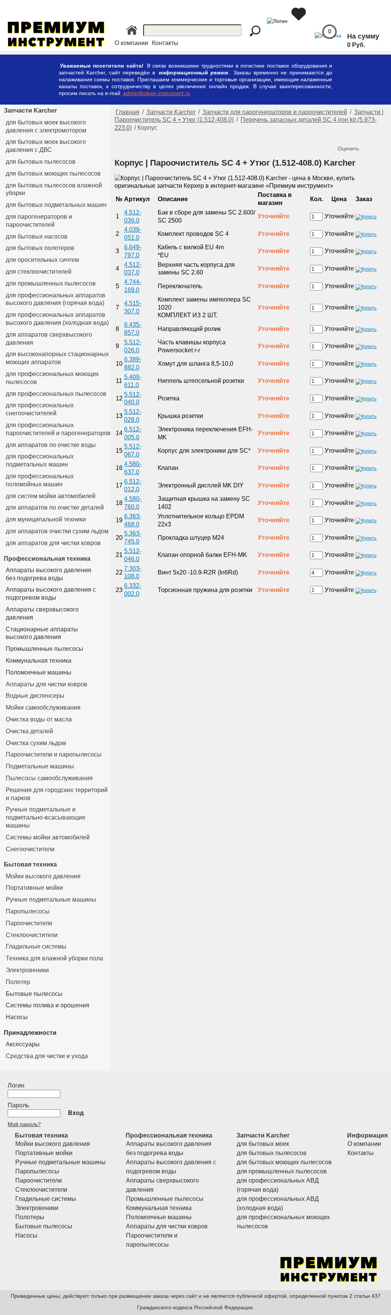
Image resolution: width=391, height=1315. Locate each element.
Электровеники (27, 970)
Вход (76, 1113)
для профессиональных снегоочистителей (40, 409)
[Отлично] (375, 136)
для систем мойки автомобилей (50, 496)
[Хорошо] (367, 136)
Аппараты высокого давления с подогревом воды (51, 593)
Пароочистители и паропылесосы (54, 754)
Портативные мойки (34, 887)
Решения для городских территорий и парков (57, 794)
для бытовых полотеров (40, 248)
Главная (127, 112)
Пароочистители (29, 923)
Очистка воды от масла (39, 719)
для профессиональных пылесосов (56, 393)
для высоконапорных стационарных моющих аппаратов (57, 358)
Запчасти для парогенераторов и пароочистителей (274, 112)
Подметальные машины (40, 766)
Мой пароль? (24, 1124)
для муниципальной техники (46, 519)
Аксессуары (23, 1044)
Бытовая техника (30, 864)
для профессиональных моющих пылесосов (52, 378)
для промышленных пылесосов (51, 283)
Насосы (17, 1017)
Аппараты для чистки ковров (46, 684)
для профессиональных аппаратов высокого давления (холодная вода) (57, 318)
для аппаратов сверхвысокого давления (49, 338)
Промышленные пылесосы (44, 648)
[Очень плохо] (344, 136)
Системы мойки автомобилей (48, 837)
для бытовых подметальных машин (56, 205)
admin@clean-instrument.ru (156, 93)
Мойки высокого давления (43, 876)
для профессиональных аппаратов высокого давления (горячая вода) (55, 299)
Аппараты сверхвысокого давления (42, 613)
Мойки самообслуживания (43, 707)
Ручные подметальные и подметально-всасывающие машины (46, 817)
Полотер (18, 982)
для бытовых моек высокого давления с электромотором (46, 126)
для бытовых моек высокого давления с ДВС (46, 146)
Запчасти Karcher (30, 110)
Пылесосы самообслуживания (49, 778)
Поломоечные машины (38, 672)
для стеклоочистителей (38, 271)
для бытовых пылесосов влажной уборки (54, 189)
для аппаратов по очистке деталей (55, 507)
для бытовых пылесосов (41, 161)
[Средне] (360, 136)
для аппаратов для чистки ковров (53, 543)
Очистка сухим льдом (36, 743)
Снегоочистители (30, 849)
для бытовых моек (263, 1144)
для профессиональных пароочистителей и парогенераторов (58, 429)
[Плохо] (352, 136)
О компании (131, 43)
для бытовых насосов (37, 236)
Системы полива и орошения (47, 1005)
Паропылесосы (28, 911)
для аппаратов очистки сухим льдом (57, 531)
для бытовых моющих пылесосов (53, 173)
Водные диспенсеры (35, 695)
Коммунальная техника (38, 660)
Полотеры (29, 1217)
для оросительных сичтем (42, 260)
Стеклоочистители (32, 935)
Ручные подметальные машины (51, 899)
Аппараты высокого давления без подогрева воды (48, 574)
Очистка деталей (29, 731)
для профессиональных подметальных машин (40, 460)
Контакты (165, 43)
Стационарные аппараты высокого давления (42, 633)
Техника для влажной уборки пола (54, 958)
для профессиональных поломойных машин (40, 480)
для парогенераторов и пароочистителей (39, 220)
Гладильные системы (36, 946)
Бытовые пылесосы (34, 994)
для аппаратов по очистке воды (51, 445)
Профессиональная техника (47, 558)
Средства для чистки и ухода (47, 1056)
